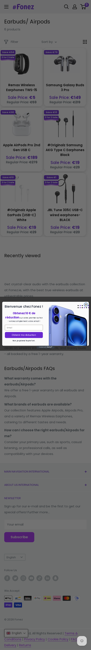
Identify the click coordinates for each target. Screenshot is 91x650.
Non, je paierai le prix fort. (23, 340)
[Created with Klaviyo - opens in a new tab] (45, 347)
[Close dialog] (86, 304)
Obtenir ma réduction (24, 335)
